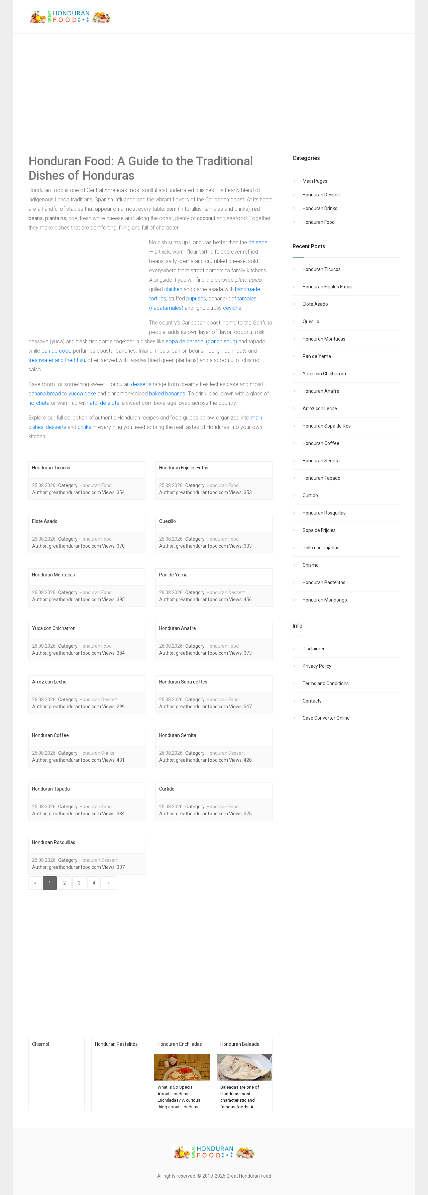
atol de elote (104, 403)
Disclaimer (314, 648)
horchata (38, 403)
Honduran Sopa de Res (327, 426)
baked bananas (167, 393)
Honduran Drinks (320, 208)
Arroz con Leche (320, 408)
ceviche (232, 308)
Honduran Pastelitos (324, 582)
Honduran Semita (321, 460)
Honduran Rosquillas (324, 513)
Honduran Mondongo (325, 600)
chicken (173, 289)
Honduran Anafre (321, 391)
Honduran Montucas (324, 339)
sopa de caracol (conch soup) (201, 341)
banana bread (44, 393)
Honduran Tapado (321, 478)
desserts (141, 384)
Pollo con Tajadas (321, 547)
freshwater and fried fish (56, 360)
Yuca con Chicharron (324, 373)
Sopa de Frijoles (319, 530)
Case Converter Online (326, 718)
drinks (84, 427)
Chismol (311, 565)
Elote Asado (315, 304)
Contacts (312, 701)
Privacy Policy (317, 666)
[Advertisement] (214, 100)
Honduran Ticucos (322, 269)
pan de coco (56, 351)
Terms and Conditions (326, 683)
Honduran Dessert (322, 194)
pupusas (196, 298)
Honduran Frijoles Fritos (327, 286)
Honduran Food (319, 222)
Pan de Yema (317, 356)
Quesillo (311, 321)
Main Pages (315, 181)
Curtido (310, 495)
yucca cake (82, 393)
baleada (258, 242)
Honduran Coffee (321, 443)
